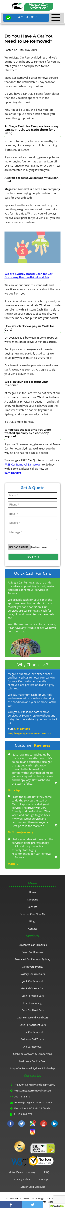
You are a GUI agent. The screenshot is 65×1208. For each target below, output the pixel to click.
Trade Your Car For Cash (32, 1061)
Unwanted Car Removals (32, 944)
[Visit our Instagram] (32, 1132)
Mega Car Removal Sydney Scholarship (32, 1068)
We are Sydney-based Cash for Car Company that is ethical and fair (28, 275)
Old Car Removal (32, 1046)
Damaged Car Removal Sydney (32, 959)
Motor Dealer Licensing (21, 1172)
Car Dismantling (32, 1003)
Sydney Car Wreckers (32, 973)
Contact (32, 928)
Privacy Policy (22, 1179)
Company (32, 899)
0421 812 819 (26, 17)
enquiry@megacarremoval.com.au (29, 733)
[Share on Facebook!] (11, 1204)
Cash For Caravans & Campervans (32, 1053)
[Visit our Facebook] (10, 1124)
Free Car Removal (32, 1032)
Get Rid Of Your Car (32, 988)
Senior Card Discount (32, 1186)
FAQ (46, 1172)
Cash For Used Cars (33, 995)
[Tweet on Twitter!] (32, 1204)
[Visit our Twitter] (21, 1124)
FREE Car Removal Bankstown (23, 464)
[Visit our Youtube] (43, 1124)
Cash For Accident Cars (33, 1024)
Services (32, 906)
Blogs (32, 921)
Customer (32, 745)
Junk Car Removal (32, 981)
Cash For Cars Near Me (33, 914)
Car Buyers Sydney (32, 966)
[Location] (32, 1124)
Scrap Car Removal (32, 952)
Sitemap (43, 1179)
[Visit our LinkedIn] (54, 1124)
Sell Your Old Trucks (32, 1039)
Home (32, 892)
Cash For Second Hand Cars (32, 1017)
